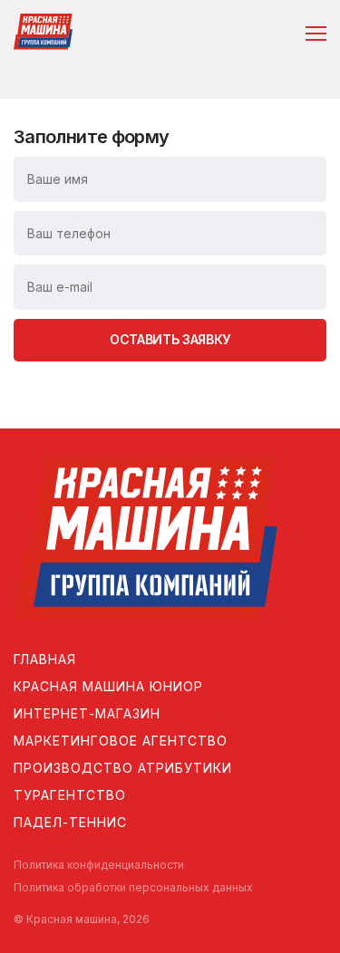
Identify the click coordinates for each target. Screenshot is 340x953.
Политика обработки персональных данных (133, 887)
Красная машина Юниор (108, 686)
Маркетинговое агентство (121, 740)
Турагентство (70, 795)
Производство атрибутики (123, 767)
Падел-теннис (70, 822)
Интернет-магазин (87, 713)
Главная (45, 659)
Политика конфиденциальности (99, 864)
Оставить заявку (170, 339)
